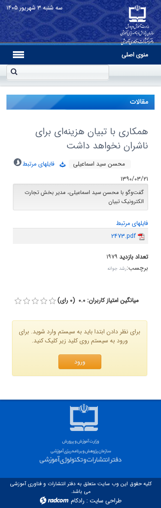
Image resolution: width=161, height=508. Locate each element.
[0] (18, 301)
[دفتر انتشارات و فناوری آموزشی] (137, 22)
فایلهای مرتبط (41, 164)
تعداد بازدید (133, 257)
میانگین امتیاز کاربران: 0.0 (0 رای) (98, 300)
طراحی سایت (106, 500)
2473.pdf (123, 236)
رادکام (78, 500)
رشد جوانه (117, 268)
